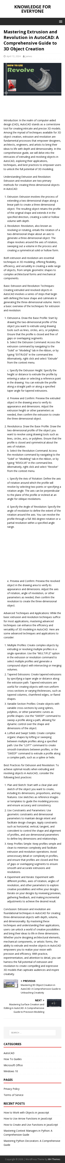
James (28, 56)
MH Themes (54, 1159)
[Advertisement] (32, 108)
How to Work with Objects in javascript (26, 1112)
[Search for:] (32, 1033)
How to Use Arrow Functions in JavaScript (28, 1118)
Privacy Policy (12, 1088)
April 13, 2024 (13, 56)
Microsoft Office (13, 1065)
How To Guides (13, 1059)
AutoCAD (9, 1053)
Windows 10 (11, 1071)
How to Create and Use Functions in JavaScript (31, 1124)
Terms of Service (13, 1095)
